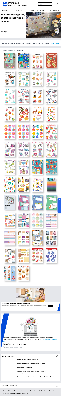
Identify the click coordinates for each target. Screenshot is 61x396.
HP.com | (5, 391)
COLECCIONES (5, 10)
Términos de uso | (44, 391)
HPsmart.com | (34, 391)
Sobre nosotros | (13, 391)
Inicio (4, 50)
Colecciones (11, 50)
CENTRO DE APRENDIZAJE (37, 10)
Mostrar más (55, 43)
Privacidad (52, 391)
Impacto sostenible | (24, 391)
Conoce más (50, 306)
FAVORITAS (20, 10)
